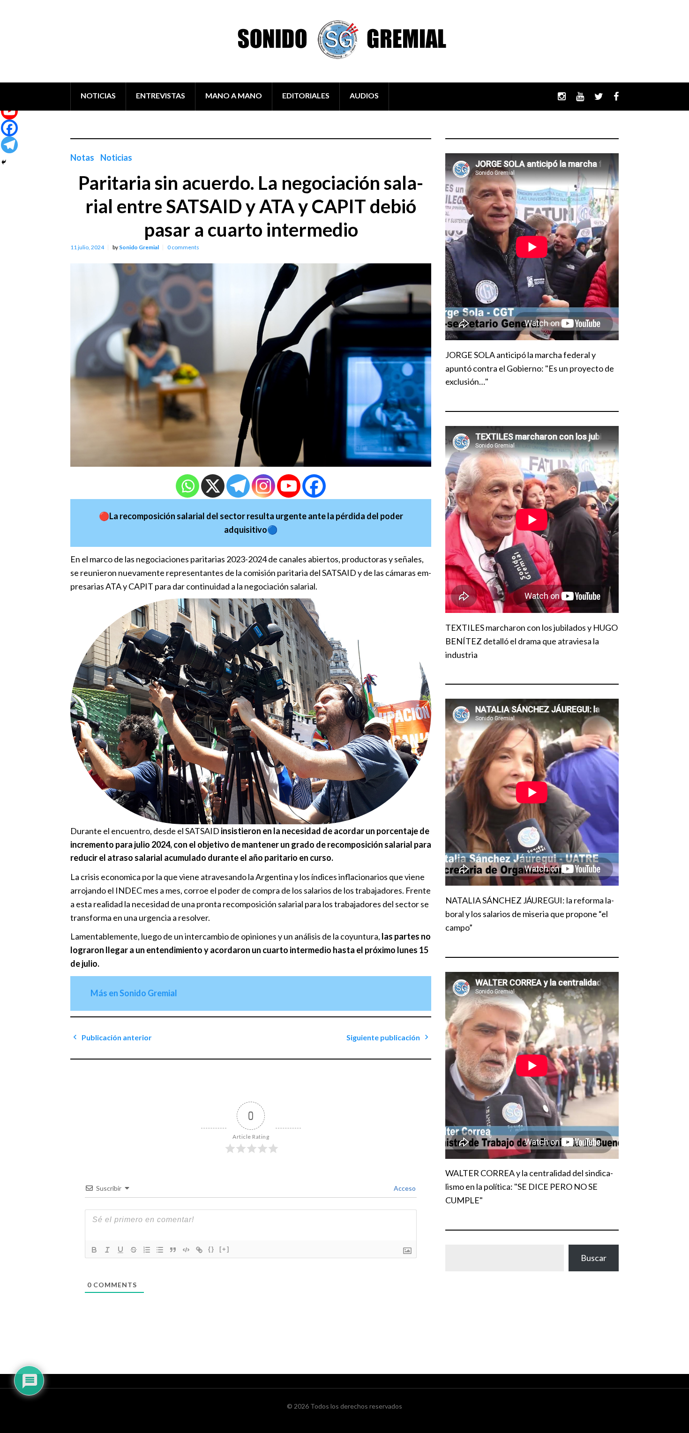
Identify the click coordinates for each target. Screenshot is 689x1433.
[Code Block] (186, 1249)
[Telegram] (238, 486)
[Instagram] (263, 486)
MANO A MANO (233, 95)
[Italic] (107, 1249)
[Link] (199, 1249)
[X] (213, 486)
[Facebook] (314, 486)
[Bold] (94, 1249)
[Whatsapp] (187, 486)
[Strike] (133, 1249)
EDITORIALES (306, 95)
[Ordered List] (146, 1249)
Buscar (594, 1258)
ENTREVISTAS (160, 95)
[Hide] (3, 162)
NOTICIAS (98, 95)
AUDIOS (364, 95)
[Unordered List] (159, 1249)
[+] (224, 1249)
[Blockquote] (173, 1249)
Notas (82, 157)
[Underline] (120, 1249)
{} (211, 1249)
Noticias (116, 157)
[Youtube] (288, 486)
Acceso (404, 1188)
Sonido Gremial (139, 247)
